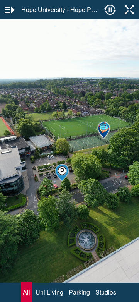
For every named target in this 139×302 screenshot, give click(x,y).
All (26, 292)
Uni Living (49, 292)
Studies (105, 292)
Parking (79, 292)
